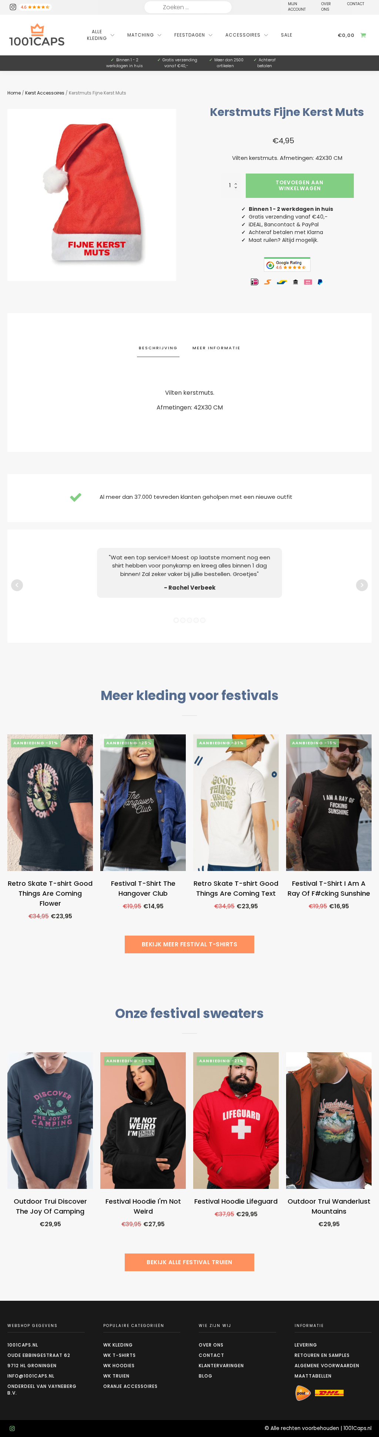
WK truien (116, 1376)
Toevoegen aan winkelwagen (299, 185)
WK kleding (118, 1345)
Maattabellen (313, 1376)
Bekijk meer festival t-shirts (190, 944)
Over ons (211, 1345)
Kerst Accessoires (44, 93)
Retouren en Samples (322, 1355)
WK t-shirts (119, 1355)
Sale (286, 35)
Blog (205, 1376)
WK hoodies (119, 1365)
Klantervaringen (221, 1365)
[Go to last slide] (7, 847)
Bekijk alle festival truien (189, 1262)
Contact (211, 1355)
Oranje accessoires (130, 1386)
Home (14, 93)
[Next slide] (371, 847)
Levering (306, 1345)
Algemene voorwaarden (327, 1365)
